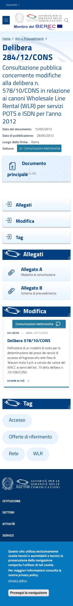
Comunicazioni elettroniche (41, 148)
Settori (8, 512)
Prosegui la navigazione (28, 592)
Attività (8, 523)
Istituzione (11, 501)
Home (6, 38)
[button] (13, 4)
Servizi (8, 535)
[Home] (38, 18)
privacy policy (17, 580)
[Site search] (66, 20)
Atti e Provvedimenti (29, 38)
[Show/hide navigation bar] (6, 20)
